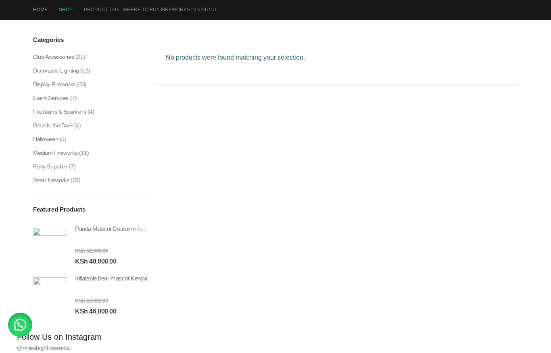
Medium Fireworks (55, 153)
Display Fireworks (54, 84)
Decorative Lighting (56, 70)
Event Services (51, 98)
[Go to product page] (50, 245)
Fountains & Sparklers (59, 111)
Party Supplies (50, 166)
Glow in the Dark (53, 125)
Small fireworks (51, 180)
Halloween (45, 139)
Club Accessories (53, 57)
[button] (20, 325)
